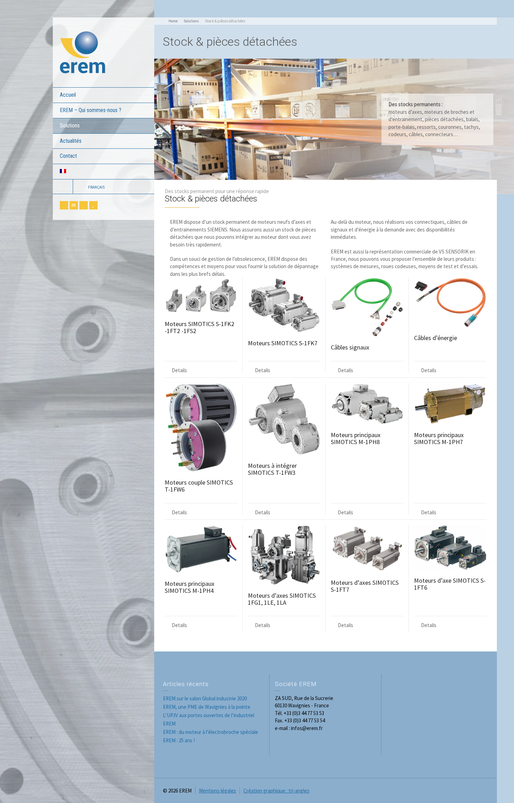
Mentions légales (217, 790)
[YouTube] (93, 205)
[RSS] (64, 205)
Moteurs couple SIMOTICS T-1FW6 (199, 485)
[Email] (74, 205)
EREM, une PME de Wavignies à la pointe (206, 706)
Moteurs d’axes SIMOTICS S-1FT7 (365, 586)
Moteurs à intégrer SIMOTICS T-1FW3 (272, 469)
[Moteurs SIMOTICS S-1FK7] (284, 305)
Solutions (70, 125)
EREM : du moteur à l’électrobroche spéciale (210, 732)
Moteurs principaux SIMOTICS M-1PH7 (439, 438)
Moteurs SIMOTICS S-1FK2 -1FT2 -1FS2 (199, 327)
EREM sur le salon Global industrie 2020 (205, 698)
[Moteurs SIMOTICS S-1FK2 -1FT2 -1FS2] (201, 296)
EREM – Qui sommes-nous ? (90, 110)
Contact (68, 156)
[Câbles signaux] (367, 307)
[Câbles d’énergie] (450, 302)
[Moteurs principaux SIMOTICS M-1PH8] (367, 404)
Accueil (68, 94)
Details (179, 370)
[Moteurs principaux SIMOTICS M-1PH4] (201, 549)
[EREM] (82, 52)
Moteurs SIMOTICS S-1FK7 (282, 343)
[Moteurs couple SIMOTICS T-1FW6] (201, 427)
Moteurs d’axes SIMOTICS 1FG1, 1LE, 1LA (282, 598)
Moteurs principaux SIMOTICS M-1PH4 (189, 587)
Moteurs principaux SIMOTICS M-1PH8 (355, 438)
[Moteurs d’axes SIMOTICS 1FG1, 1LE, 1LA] (284, 555)
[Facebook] (83, 205)
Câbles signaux (350, 347)
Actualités (70, 141)
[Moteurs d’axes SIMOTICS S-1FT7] (367, 548)
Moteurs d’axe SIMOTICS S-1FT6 (450, 583)
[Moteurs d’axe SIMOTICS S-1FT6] (450, 547)
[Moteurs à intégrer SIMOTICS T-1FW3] (284, 419)
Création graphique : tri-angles (276, 790)
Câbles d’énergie (435, 338)
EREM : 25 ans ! (179, 740)
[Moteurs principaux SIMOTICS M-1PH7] (450, 404)
